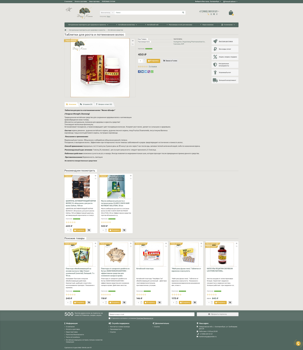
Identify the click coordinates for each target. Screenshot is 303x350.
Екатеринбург (214, 1)
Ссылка (113, 332)
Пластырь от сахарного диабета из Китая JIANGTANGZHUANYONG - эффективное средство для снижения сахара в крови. (115, 272)
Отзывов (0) (87, 104)
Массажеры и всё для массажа (180, 25)
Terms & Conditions (73, 337)
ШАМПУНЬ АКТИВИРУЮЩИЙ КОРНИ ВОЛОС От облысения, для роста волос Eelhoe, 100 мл (81, 203)
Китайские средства (115, 30)
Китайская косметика (126, 25)
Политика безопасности (75, 334)
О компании (68, 1)
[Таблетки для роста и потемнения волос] (100, 67)
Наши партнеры (94, 1)
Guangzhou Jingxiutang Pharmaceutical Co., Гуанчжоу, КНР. (189, 43)
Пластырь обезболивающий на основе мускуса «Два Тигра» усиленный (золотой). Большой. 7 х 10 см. (80, 272)
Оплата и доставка (81, 1)
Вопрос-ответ (105, 104)
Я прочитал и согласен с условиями (132, 318)
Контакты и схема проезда (120, 327)
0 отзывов (153, 67)
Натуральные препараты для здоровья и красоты (87, 25)
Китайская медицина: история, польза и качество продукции (84, 341)
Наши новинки (207, 25)
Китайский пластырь (145, 269)
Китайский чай (152, 25)
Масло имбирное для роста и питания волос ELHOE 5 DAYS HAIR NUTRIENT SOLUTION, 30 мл (115, 203)
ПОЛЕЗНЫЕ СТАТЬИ (108, 1)
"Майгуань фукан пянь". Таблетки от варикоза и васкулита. (186, 270)
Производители (116, 329)
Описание (72, 104)
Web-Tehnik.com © (84, 347)
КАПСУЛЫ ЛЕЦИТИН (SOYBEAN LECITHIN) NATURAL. (220, 270)
